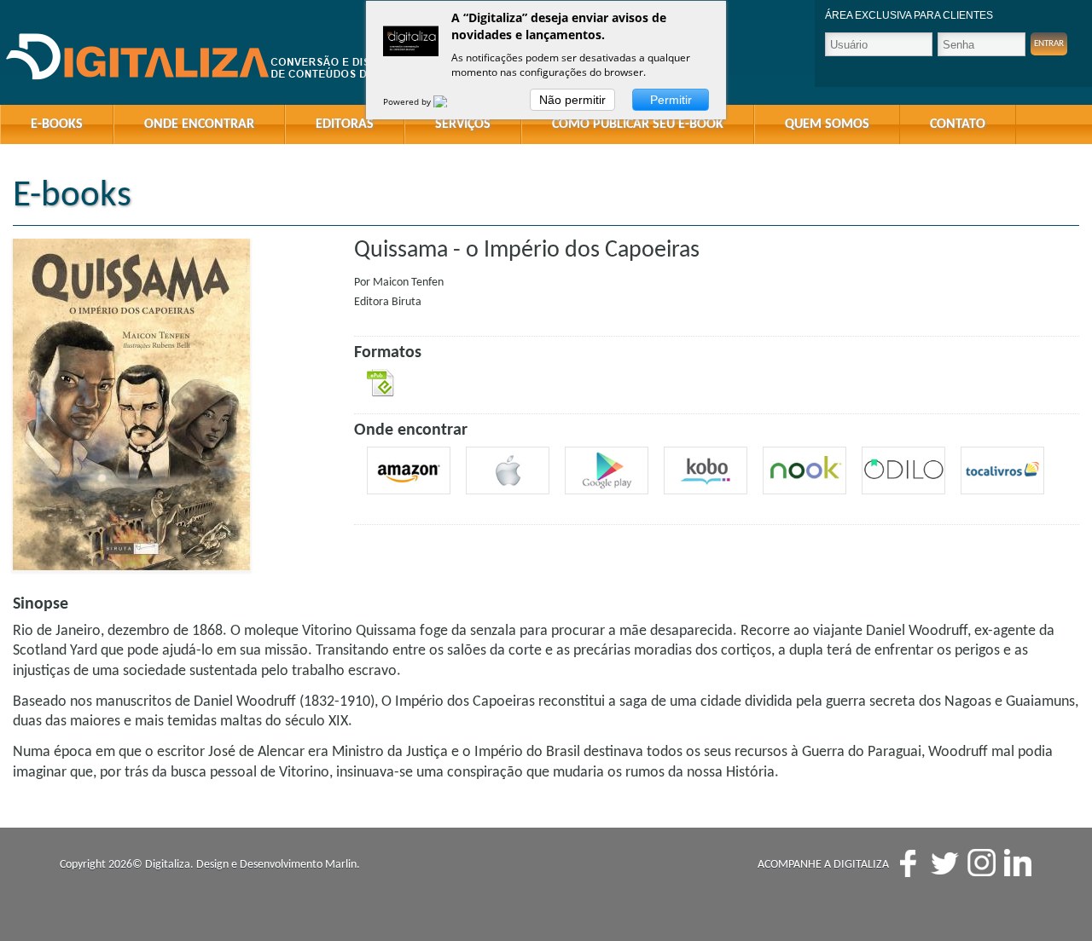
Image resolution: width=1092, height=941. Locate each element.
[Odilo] (903, 470)
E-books (57, 124)
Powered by (408, 101)
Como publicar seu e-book (637, 124)
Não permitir (572, 100)
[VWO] (450, 101)
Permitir (671, 100)
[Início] (222, 57)
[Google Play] (606, 470)
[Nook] (804, 470)
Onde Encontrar (199, 124)
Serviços (463, 124)
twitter (945, 863)
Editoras (345, 124)
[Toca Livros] (1002, 470)
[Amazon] (408, 470)
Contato (957, 124)
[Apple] (507, 470)
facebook (908, 863)
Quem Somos (827, 124)
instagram (981, 863)
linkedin (1018, 863)
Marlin (341, 864)
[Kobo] (705, 470)
